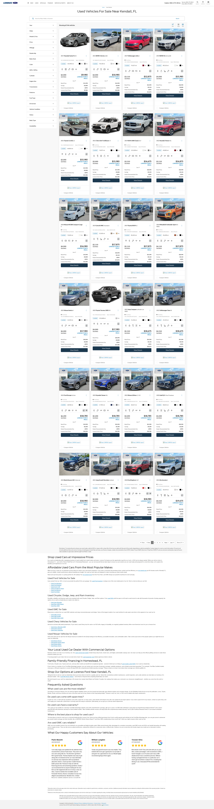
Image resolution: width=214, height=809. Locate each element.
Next (166, 542)
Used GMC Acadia (56, 616)
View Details (74, 94)
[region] (74, 86)
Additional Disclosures (88, 803)
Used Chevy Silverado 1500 (58, 627)
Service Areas (97, 803)
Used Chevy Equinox (56, 628)
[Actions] (86, 55)
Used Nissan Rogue (56, 640)
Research (104, 803)
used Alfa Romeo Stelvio (67, 676)
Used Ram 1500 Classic (57, 604)
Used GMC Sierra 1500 (57, 618)
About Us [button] (70, 3)
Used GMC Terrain (56, 614)
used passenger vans (88, 657)
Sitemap (76, 803)
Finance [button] (50, 3)
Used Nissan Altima (56, 644)
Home (103, 7)
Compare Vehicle (68, 108)
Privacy (80, 803)
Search (177, 18)
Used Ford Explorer (56, 585)
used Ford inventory (97, 581)
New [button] (31, 3)
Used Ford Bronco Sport (57, 588)
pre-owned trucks (87, 574)
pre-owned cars (142, 570)
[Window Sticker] (86, 410)
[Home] (28, 3)
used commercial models (82, 652)
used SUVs (111, 598)
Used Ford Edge (55, 592)
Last (171, 542)
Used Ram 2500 (55, 605)
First (142, 542)
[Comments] (86, 69)
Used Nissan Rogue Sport (58, 642)
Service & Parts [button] (60, 3)
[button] (87, 40)
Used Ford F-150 (55, 587)
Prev (148, 542)
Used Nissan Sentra (56, 645)
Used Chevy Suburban (57, 630)
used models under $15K (128, 663)
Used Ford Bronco (56, 590)
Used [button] (36, 3)
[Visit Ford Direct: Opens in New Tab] (105, 805)
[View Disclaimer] (76, 69)
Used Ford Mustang (56, 583)
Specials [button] (43, 3)
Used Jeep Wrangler (56, 602)
